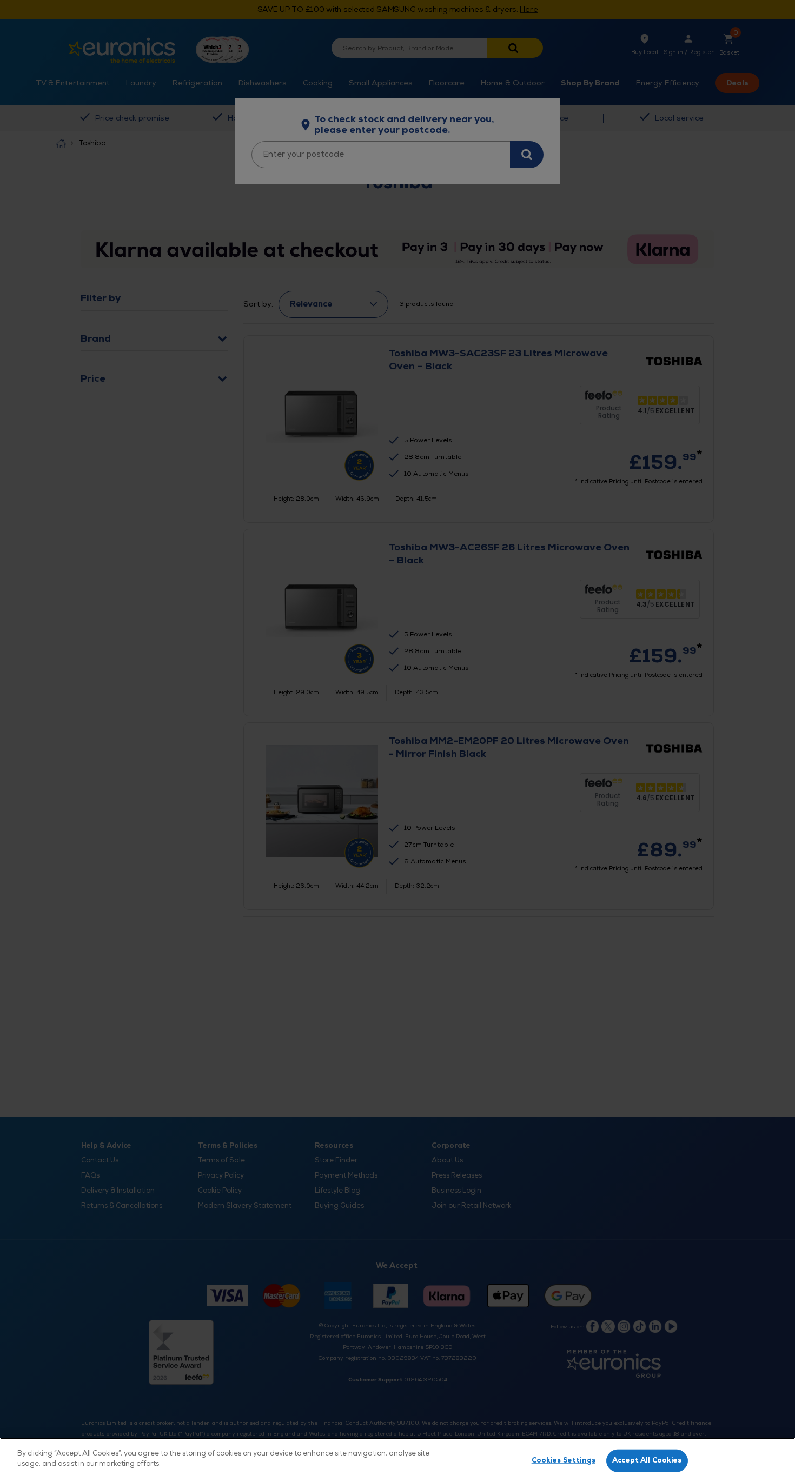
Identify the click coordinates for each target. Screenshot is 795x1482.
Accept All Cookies (646, 1460)
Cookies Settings (563, 1460)
